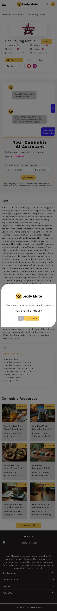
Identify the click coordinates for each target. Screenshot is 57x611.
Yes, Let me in (31, 318)
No (21, 318)
